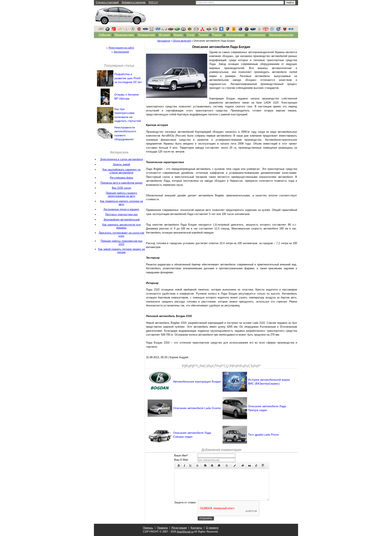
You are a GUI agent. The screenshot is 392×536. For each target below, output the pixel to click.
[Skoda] (246, 30)
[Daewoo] (126, 30)
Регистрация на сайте (121, 47)
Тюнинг (203, 34)
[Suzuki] (259, 30)
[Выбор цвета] (234, 465)
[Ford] (145, 30)
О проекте (212, 527)
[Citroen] (114, 30)
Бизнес (178, 34)
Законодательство (281, 34)
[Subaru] (253, 30)
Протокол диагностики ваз (121, 214)
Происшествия (124, 34)
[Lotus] (190, 30)
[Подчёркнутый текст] (190, 465)
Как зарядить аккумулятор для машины (121, 226)
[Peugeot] (221, 30)
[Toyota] (265, 30)
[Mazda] (196, 30)
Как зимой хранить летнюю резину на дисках (121, 251)
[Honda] (152, 30)
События (105, 34)
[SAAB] (240, 30)
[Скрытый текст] (242, 465)
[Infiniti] (164, 30)
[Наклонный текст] (184, 465)
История (164, 34)
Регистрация (179, 527)
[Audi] (101, 30)
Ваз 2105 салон (121, 187)
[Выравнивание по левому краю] (205, 465)
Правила (162, 527)
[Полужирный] (178, 465)
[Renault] (234, 30)
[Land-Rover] (177, 30)
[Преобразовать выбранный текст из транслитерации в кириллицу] (256, 465)
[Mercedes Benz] (133, 30)
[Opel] (215, 30)
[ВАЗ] (291, 30)
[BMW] (107, 30)
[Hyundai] (158, 30)
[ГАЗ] (284, 30)
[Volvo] (278, 30)
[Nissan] (209, 30)
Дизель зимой (121, 164)
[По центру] (212, 465)
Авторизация (121, 51)
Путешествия (146, 34)
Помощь (148, 527)
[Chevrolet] (120, 30)
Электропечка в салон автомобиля (121, 159)
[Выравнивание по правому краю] (218, 465)
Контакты (196, 527)
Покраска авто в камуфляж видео (121, 182)
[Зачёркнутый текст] (197, 465)
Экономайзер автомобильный (121, 219)
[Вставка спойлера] (262, 465)
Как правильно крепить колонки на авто (121, 203)
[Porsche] (228, 30)
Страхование (256, 34)
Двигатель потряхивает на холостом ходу (121, 234)
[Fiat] (139, 30)
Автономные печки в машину (121, 209)
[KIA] (171, 30)
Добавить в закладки (134, 2)
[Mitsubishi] (202, 30)
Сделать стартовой (107, 2)
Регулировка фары (121, 177)
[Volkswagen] (272, 30)
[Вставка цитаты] (249, 465)
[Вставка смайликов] (226, 465)
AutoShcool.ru (185, 531)
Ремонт (217, 34)
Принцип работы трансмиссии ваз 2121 (121, 242)
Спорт (191, 34)
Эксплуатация (235, 34)
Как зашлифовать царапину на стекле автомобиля (121, 171)
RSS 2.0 (153, 2)
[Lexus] (183, 30)
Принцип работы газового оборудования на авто (121, 194)
